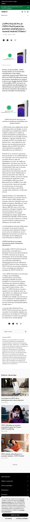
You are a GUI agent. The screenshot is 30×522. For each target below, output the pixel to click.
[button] (27, 499)
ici (3, 232)
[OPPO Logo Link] (4, 12)
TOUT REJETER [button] (8, 518)
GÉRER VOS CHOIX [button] (15, 515)
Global (3, 3)
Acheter (9, 8)
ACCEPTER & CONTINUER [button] (22, 518)
